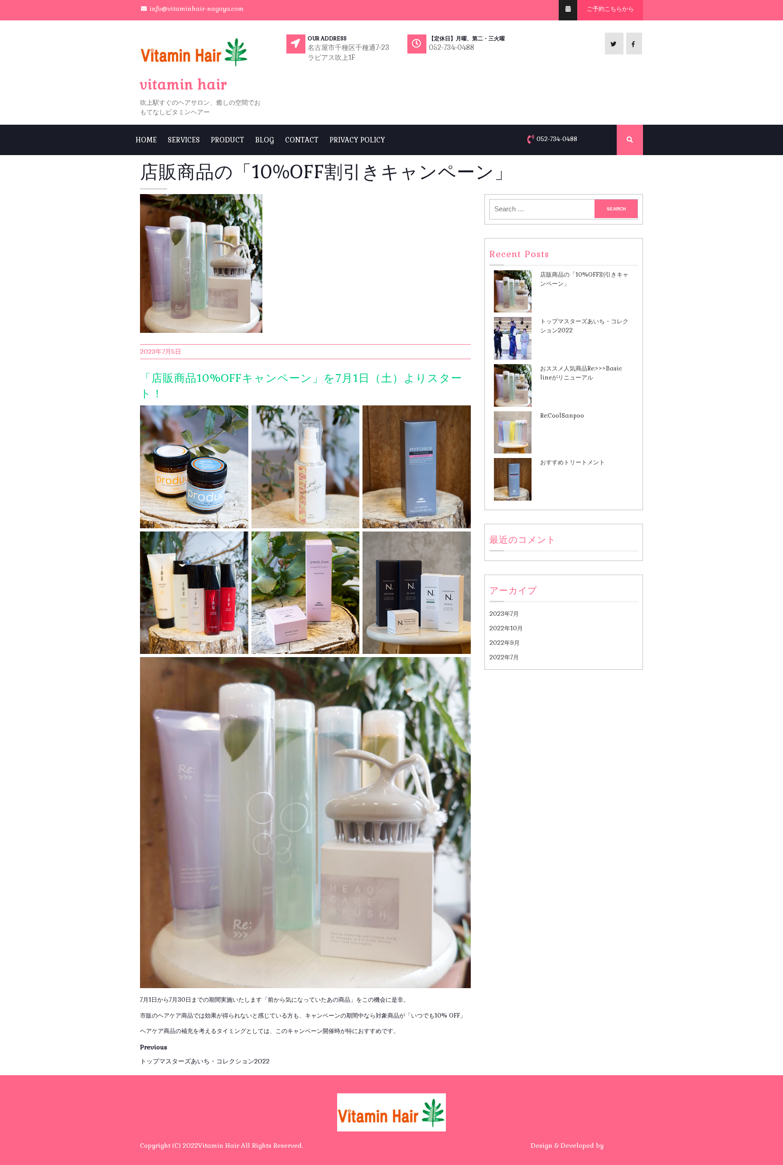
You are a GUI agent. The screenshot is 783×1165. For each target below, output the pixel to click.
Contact (302, 140)
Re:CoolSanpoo (562, 415)
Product (227, 140)
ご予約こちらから (610, 9)
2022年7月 (504, 657)
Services (184, 140)
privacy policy (357, 140)
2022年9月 (504, 643)
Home (146, 140)
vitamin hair (183, 84)
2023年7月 (504, 614)
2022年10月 (506, 628)
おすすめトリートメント (572, 462)
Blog (264, 140)
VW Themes (623, 1145)
